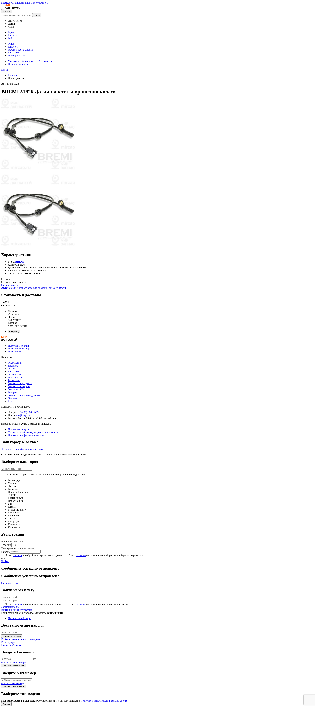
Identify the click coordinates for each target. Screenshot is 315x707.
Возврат (12, 392)
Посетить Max (16, 351)
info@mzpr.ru (22, 415)
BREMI (19, 261)
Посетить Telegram (18, 345)
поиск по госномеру (12, 683)
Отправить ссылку (12, 636)
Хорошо (6, 704)
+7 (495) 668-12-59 (28, 412)
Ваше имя (6, 541)
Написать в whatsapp (19, 618)
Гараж (11, 32)
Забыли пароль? (10, 606)
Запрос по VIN (16, 389)
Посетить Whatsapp (18, 348)
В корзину (14, 331)
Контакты (13, 52)
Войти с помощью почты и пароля (20, 639)
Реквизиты (14, 380)
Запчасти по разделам (20, 383)
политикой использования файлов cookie (104, 700)
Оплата (12, 368)
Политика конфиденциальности (26, 435)
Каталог (6, 11)
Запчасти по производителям (24, 395)
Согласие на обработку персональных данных (34, 432)
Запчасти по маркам (19, 386)
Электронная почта (12, 548)
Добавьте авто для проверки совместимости (33, 288)
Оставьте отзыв (10, 583)
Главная (12, 75)
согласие (17, 555)
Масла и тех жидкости (20, 49)
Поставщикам (15, 377)
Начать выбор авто (11, 645)
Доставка (13, 365)
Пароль (5, 551)
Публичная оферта (18, 429)
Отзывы (12, 398)
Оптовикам (14, 374)
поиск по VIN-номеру (13, 662)
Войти (11, 38)
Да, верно (6, 449)
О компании (15, 362)
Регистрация (8, 642)
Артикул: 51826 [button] (10, 83)
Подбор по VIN (16, 55)
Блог (10, 401)
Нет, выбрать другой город (28, 449)
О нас (11, 43)
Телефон (6, 544)
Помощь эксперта (18, 64)
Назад (4, 69)
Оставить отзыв (10, 285)
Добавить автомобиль (13, 666)
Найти (37, 15)
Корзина (12, 35)
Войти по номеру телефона (16, 609)
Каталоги (13, 46)
